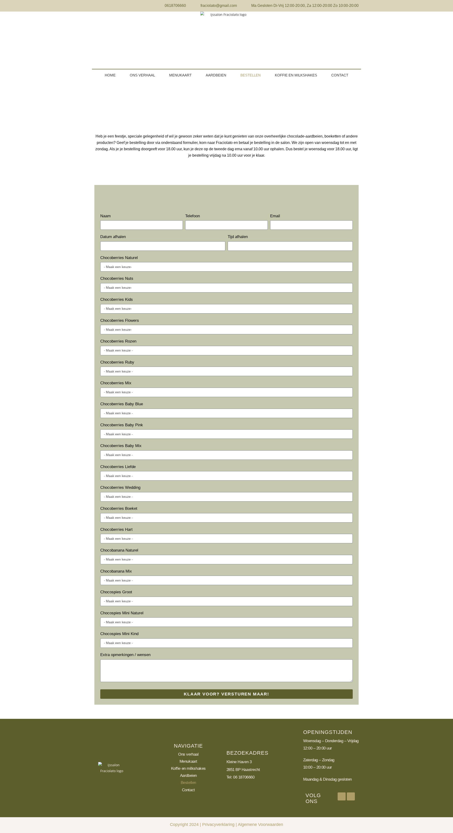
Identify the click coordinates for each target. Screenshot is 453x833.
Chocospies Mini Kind (119, 634)
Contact (339, 75)
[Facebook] (342, 796)
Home (110, 75)
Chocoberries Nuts (116, 278)
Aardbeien (216, 75)
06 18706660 (243, 777)
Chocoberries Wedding (120, 487)
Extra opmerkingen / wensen (125, 655)
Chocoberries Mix (115, 383)
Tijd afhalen (238, 236)
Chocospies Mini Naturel (121, 613)
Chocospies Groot (116, 592)
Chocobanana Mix (116, 571)
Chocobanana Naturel (119, 550)
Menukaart (180, 75)
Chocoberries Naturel (119, 257)
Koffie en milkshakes (296, 75)
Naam (105, 216)
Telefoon (192, 216)
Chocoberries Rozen (118, 341)
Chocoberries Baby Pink (121, 425)
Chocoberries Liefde (118, 467)
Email (275, 216)
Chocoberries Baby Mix (121, 446)
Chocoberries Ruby (117, 362)
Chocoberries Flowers (119, 320)
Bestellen (250, 75)
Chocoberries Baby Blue (121, 404)
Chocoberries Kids (116, 299)
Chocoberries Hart (116, 529)
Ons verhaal (142, 75)
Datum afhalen (113, 236)
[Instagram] (351, 796)
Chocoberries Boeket (118, 508)
